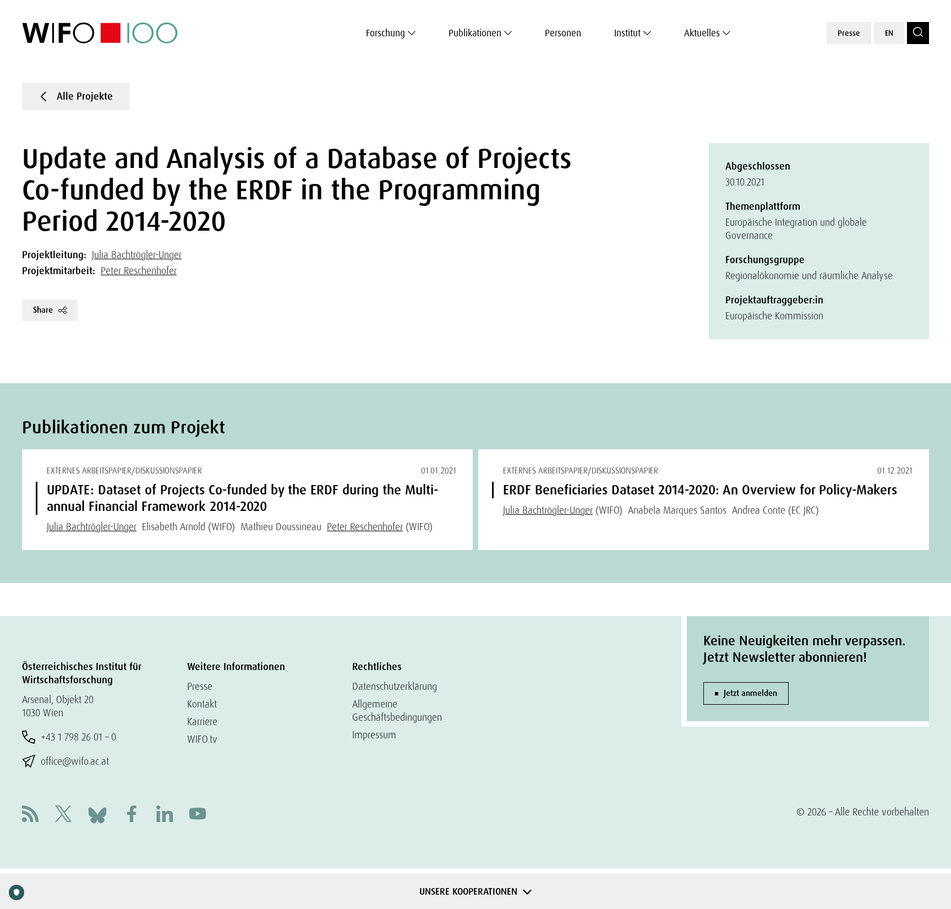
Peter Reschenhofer (139, 270)
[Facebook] (131, 815)
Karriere (202, 721)
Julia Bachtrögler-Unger (137, 254)
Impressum (374, 734)
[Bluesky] (97, 814)
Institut (627, 33)
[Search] (918, 33)
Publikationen (475, 33)
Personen (563, 33)
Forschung (385, 33)
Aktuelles (702, 33)
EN (889, 33)
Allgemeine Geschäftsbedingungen (397, 710)
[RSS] (30, 815)
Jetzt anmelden (750, 693)
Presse (849, 33)
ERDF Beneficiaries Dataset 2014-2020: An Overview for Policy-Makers (700, 489)
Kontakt (202, 704)
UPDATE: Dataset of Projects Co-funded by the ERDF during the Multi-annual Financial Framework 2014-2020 (242, 498)
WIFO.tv (202, 739)
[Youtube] (197, 815)
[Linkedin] (164, 815)
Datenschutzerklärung (394, 686)
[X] (63, 815)
